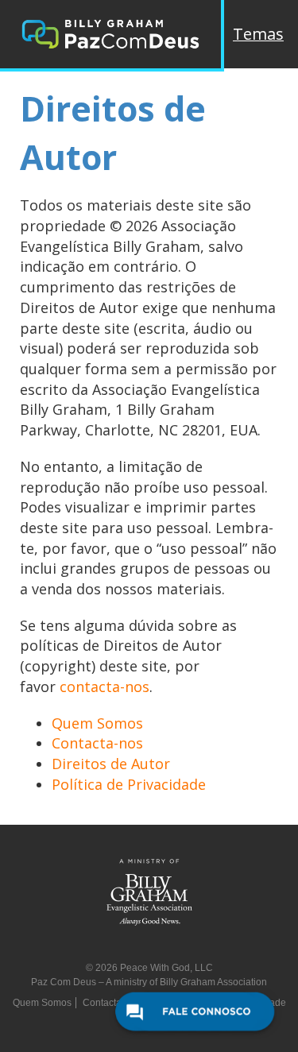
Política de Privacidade (129, 784)
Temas (258, 33)
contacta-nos (104, 686)
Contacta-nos (97, 742)
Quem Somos (97, 723)
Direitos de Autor (111, 763)
